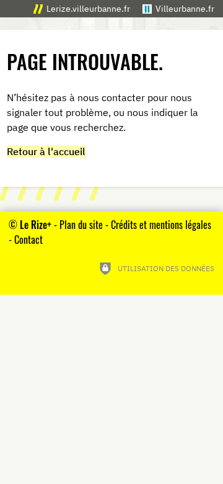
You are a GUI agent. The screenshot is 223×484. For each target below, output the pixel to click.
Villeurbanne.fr (184, 8)
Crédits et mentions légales (161, 224)
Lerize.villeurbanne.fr (88, 8)
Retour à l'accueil (46, 151)
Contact (28, 239)
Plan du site (81, 224)
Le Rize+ (35, 224)
